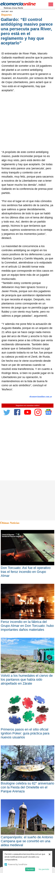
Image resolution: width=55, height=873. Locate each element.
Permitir (30, 869)
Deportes (6, 14)
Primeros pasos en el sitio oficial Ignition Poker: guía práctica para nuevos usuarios (25, 733)
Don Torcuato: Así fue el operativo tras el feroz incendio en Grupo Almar (26, 572)
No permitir (44, 869)
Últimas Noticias (9, 522)
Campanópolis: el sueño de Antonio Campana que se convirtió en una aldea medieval (27, 841)
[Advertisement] (27, 121)
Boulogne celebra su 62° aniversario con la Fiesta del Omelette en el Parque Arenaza (27, 787)
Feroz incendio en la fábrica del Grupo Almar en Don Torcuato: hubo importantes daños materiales (27, 626)
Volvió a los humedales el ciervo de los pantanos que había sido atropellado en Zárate (27, 679)
